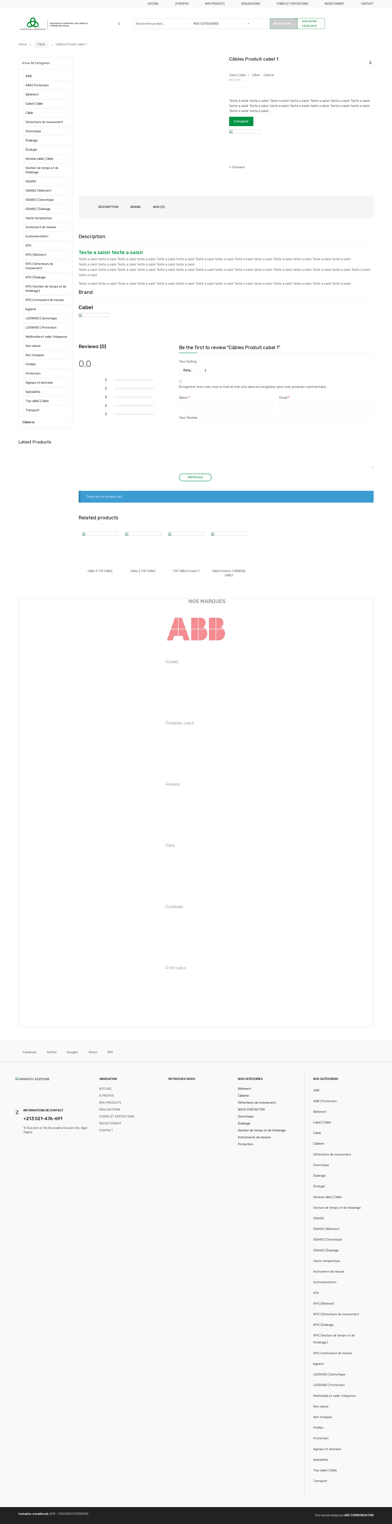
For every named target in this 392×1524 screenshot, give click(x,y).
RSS (110, 1052)
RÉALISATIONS (250, 4)
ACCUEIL (153, 4)
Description (108, 207)
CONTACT (367, 4)
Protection (33, 373)
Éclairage (32, 140)
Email (284, 398)
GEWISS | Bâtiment (38, 190)
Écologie (31, 149)
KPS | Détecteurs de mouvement (39, 266)
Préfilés (31, 364)
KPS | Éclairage (36, 277)
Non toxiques (35, 355)
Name (184, 398)
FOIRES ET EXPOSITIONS (292, 4)
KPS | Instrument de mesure (45, 300)
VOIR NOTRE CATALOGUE (309, 23)
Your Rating (188, 361)
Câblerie (268, 75)
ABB (29, 76)
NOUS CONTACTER (251, 1109)
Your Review (188, 418)
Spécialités (33, 392)
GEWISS (31, 181)
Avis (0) (159, 207)
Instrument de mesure (41, 227)
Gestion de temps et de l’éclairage (42, 170)
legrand (31, 309)
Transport (32, 410)
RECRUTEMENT (334, 4)
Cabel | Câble (237, 75)
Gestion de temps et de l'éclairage (262, 1130)
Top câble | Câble (37, 401)
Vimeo (92, 1052)
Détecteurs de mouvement (44, 122)
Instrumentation (37, 236)
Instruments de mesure (254, 1137)
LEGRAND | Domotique (41, 318)
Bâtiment (32, 94)
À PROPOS (182, 4)
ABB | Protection (37, 85)
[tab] (108, 207)
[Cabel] (244, 144)
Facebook (29, 1052)
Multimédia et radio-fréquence (46, 337)
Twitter (51, 1052)
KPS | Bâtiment (36, 255)
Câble (41, 44)
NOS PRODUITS (215, 4)
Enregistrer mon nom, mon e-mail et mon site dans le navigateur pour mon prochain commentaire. (253, 387)
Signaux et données (39, 382)
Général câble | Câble (39, 159)
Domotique (33, 131)
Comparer (241, 121)
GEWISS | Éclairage (38, 209)
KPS (28, 245)
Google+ (72, 1052)
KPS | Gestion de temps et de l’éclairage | (46, 289)
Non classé (33, 346)
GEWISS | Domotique (40, 200)
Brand (135, 207)
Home (22, 44)
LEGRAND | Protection (41, 327)
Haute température (39, 218)
